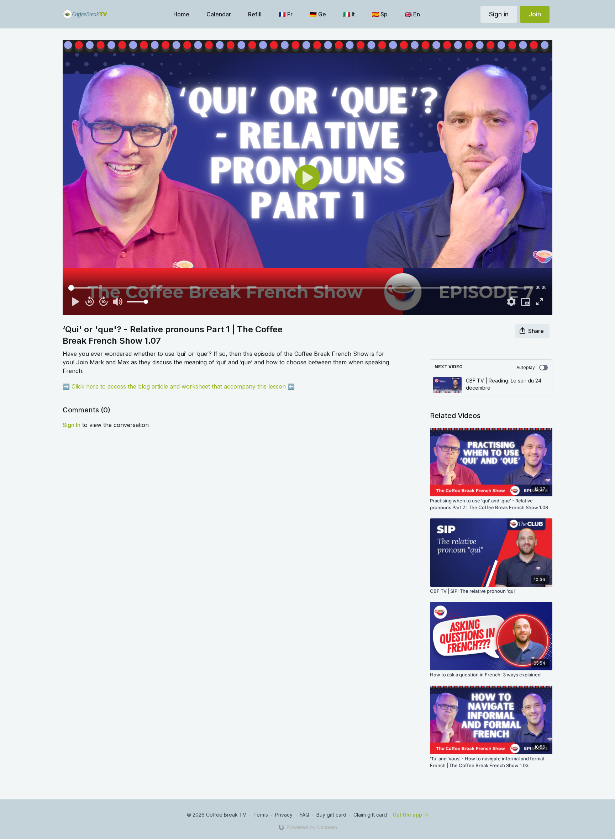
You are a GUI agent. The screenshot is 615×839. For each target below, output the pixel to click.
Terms (260, 815)
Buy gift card (331, 815)
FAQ (304, 815)
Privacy (284, 815)
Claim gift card (370, 815)
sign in (71, 424)
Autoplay (525, 367)
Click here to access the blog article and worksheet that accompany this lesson (179, 386)
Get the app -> (410, 815)
